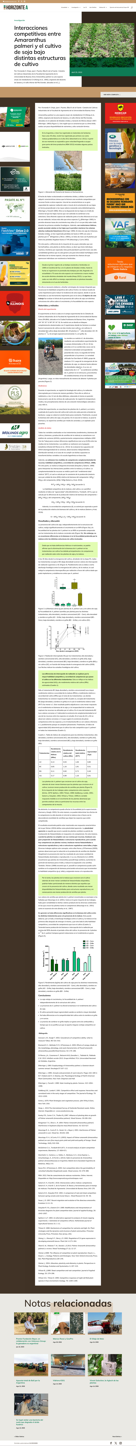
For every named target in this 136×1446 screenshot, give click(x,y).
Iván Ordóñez (92, 7)
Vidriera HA (102, 7)
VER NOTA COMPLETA (111, 94)
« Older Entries (19, 1436)
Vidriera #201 (59, 1380)
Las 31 (85, 7)
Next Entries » (117, 1436)
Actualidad (64, 7)
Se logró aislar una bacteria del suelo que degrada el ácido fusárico (29, 1422)
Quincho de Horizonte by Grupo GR (119, 7)
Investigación (75, 7)
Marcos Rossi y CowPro (63, 1339)
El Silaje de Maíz (97, 1339)
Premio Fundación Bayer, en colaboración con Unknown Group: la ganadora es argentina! (31, 1341)
